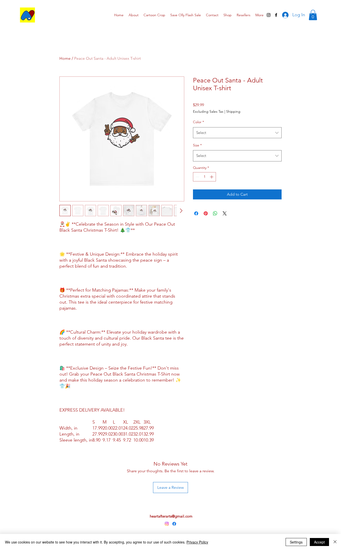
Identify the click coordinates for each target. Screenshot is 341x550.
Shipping (233, 111)
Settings (296, 542)
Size (197, 145)
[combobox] (237, 132)
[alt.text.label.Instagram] (268, 14)
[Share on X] (225, 213)
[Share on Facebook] (196, 213)
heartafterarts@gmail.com (171, 516)
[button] (313, 15)
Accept (319, 542)
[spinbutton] (204, 176)
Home (65, 58)
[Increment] (212, 176)
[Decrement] (197, 176)
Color (198, 122)
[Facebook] (174, 523)
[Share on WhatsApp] (215, 213)
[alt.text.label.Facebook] (276, 14)
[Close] (335, 542)
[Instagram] (166, 523)
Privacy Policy (197, 542)
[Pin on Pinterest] (206, 213)
